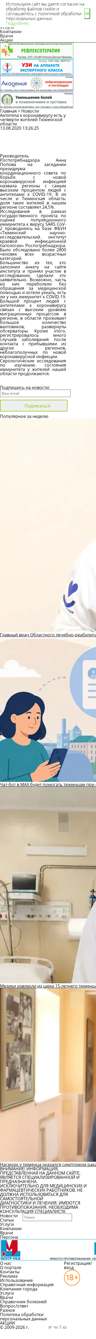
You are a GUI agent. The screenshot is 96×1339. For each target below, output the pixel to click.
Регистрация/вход (78, 1265)
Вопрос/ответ (14, 1306)
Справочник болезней (23, 1302)
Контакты (9, 1272)
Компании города (18, 1289)
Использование (16, 1280)
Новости (30, 111)
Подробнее (17, 23)
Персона (9, 1237)
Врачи (6, 36)
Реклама (9, 1276)
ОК (87, 14)
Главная (8, 111)
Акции (6, 40)
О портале (10, 1267)
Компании (11, 31)
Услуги (7, 1224)
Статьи (7, 1220)
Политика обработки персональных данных (23, 1317)
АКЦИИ (7, 1323)
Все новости (18, 380)
